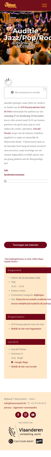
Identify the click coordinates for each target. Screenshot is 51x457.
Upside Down (10, 261)
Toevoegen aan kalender (25, 245)
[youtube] (33, 415)
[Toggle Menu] (44, 5)
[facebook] (18, 415)
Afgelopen (39, 295)
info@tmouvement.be (15, 403)
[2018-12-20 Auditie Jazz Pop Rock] (25, 180)
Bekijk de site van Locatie (24, 366)
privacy (8, 407)
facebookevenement (14, 174)
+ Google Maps (20, 362)
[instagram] (26, 415)
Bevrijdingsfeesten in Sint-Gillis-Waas (24, 259)
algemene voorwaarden (25, 407)
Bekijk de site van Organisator (26, 328)
